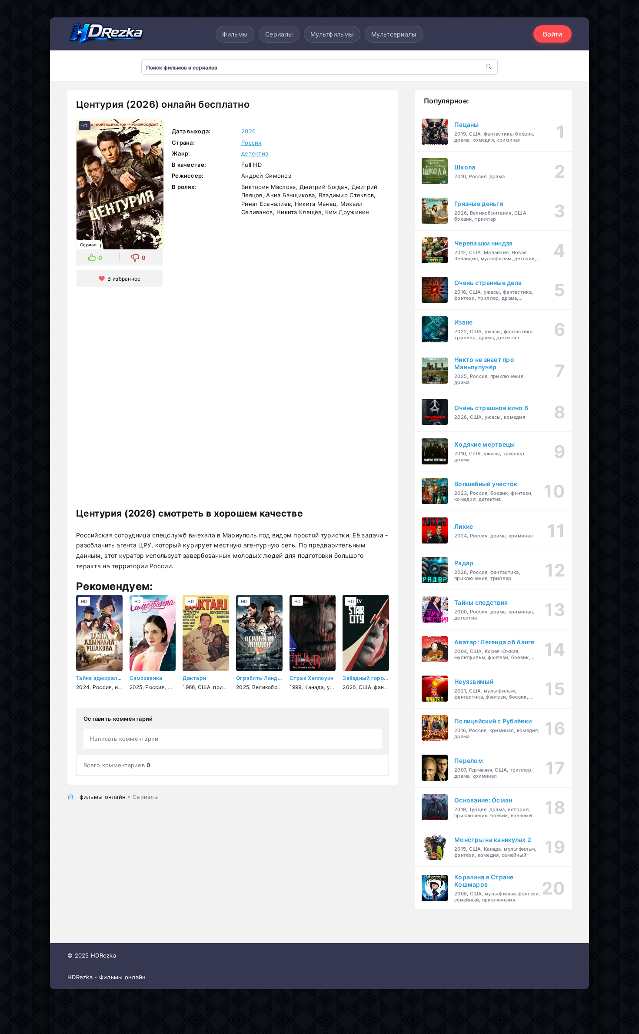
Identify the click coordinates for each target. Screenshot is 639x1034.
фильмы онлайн (103, 796)
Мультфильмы (332, 34)
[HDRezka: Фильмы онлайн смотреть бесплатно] (106, 33)
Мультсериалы (393, 34)
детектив (254, 153)
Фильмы (235, 34)
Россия (251, 142)
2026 (248, 131)
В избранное (123, 278)
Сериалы (279, 34)
